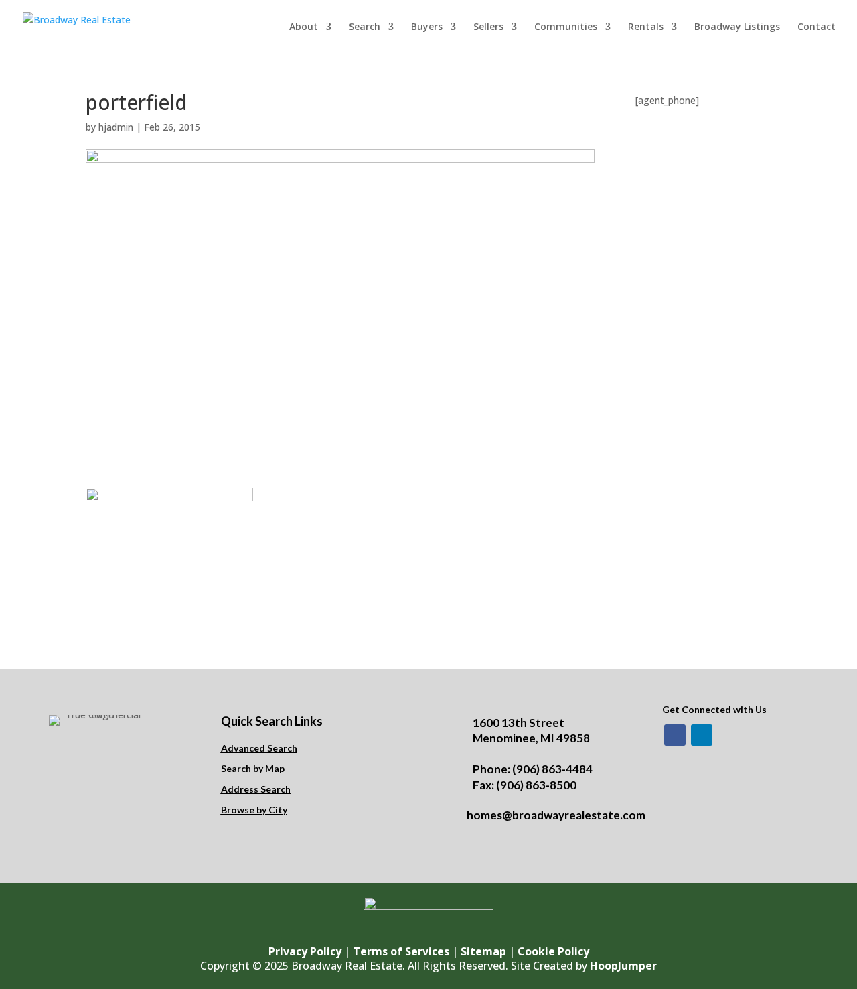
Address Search (256, 789)
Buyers (427, 27)
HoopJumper (623, 965)
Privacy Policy (304, 951)
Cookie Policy (553, 951)
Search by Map (253, 768)
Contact (816, 27)
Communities (565, 27)
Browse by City (254, 809)
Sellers (488, 27)
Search (364, 27)
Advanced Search (259, 748)
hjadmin (115, 127)
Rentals (646, 27)
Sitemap (483, 951)
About (303, 27)
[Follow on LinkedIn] (701, 735)
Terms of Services (401, 951)
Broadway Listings (737, 27)
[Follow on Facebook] (675, 735)
